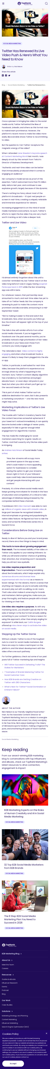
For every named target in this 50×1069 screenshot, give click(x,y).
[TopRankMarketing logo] (25, 3)
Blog (3, 85)
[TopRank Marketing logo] (9, 945)
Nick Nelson (18, 67)
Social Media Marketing (12, 44)
